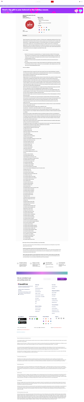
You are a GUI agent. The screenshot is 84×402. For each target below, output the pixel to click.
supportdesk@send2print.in (58, 327)
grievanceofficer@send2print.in (25, 329)
